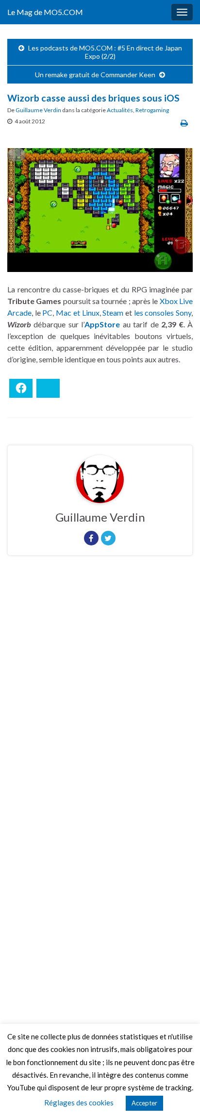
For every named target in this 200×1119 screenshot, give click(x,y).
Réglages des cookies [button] (79, 1102)
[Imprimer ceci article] (184, 122)
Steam (112, 312)
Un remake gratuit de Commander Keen (95, 74)
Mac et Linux (77, 312)
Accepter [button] (144, 1103)
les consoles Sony (162, 312)
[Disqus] (100, 696)
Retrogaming (152, 110)
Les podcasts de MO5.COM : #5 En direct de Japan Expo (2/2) (105, 52)
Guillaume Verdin (38, 110)
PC (47, 312)
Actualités (120, 110)
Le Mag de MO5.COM (45, 12)
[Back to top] (178, 1097)
